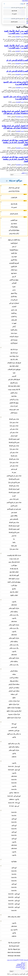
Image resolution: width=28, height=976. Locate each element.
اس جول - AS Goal (14, 806)
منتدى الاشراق (14, 382)
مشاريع (14, 588)
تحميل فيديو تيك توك (14, 945)
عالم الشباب (14, 197)
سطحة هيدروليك (14, 681)
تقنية (14, 372)
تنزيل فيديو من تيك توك (14, 942)
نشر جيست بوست (14, 558)
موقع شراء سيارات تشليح (14, 707)
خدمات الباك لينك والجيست (14, 555)
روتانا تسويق (14, 293)
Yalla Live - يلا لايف (14, 792)
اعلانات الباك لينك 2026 (14, 386)
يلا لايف (14, 737)
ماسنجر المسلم (14, 213)
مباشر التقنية (14, 329)
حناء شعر (14, 535)
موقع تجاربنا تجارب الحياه (14, 582)
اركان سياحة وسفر (14, 233)
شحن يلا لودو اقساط (14, 442)
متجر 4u (14, 472)
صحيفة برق (14, 223)
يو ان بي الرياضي (14, 399)
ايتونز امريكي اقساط (14, 489)
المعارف (14, 306)
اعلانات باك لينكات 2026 (14, 916)
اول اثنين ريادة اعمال (14, 187)
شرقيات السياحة (14, 336)
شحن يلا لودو (14, 505)
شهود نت (14, 323)
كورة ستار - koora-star (14, 766)
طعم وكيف (14, 319)
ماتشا (14, 542)
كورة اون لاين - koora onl (14, 796)
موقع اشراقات (14, 226)
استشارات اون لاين (14, 303)
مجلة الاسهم (14, 259)
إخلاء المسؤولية (21, 964)
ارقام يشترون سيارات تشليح (14, 711)
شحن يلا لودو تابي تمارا (14, 482)
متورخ (14, 286)
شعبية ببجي (14, 512)
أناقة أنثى (14, 283)
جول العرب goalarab (14, 730)
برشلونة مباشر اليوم (14, 746)
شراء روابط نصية (14, 356)
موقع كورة (14, 861)
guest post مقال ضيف (14, 562)
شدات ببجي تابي (14, 429)
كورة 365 (14, 724)
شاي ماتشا (14, 545)
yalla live (14, 756)
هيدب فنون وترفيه (14, 409)
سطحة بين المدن (14, 677)
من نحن (23, 962)
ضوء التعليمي (14, 220)
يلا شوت (14, 601)
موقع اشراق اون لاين (14, 230)
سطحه (14, 674)
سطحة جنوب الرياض (14, 691)
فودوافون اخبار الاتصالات (14, 369)
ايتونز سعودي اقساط (14, 439)
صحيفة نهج (14, 273)
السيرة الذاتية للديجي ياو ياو (17, 60)
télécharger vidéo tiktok (14, 955)
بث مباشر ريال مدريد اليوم (14, 734)
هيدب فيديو (14, 309)
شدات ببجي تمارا (14, 422)
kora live (14, 815)
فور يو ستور (14, 469)
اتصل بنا (23, 968)
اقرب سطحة (14, 694)
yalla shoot (14, 605)
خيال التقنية (14, 253)
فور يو (14, 495)
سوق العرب (14, 565)
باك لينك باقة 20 (14, 568)
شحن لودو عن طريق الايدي (14, 509)
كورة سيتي (14, 727)
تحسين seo (14, 207)
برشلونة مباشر (14, 611)
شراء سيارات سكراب (14, 701)
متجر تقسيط (14, 455)
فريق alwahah (20, 87)
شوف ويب (14, 256)
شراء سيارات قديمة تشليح (14, 717)
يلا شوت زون (14, 929)
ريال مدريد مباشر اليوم (14, 743)
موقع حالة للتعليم (14, 402)
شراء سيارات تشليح (14, 704)
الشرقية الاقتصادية (14, 263)
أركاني (14, 326)
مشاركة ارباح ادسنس (14, 191)
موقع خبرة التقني (14, 279)
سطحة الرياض (14, 671)
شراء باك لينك (14, 349)
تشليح (14, 697)
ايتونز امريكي (14, 435)
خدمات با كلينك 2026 (14, 578)
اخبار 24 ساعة (14, 406)
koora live (14, 779)
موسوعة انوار (14, 339)
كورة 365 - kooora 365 (14, 802)
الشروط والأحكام (20, 965)
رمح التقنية (14, 313)
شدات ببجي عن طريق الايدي (14, 475)
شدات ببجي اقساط (14, 419)
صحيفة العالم (14, 412)
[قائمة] (27, 5)
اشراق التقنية (14, 243)
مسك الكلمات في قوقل (14, 239)
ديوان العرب (14, 585)
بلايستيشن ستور (14, 519)
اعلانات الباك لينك (14, 366)
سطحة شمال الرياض (14, 684)
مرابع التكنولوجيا (14, 249)
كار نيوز (14, 276)
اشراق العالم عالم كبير (14, 379)
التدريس (14, 376)
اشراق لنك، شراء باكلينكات (14, 362)
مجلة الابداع (14, 296)
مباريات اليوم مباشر (14, 608)
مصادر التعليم (14, 392)
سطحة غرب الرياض (14, 687)
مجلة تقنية (14, 396)
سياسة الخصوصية (20, 967)
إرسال (11, 971)
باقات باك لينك (14, 359)
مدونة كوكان (14, 269)
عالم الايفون (14, 266)
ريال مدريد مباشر (14, 615)
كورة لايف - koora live (14, 894)
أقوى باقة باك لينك (14, 575)
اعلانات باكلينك (14, 595)
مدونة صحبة (14, 333)
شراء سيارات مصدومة (14, 714)
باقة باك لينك (14, 204)
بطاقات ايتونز (14, 515)
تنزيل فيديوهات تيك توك (14, 949)
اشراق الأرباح (14, 343)
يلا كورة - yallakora (14, 799)
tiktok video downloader (14, 952)
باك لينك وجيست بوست (14, 389)
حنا (14, 539)
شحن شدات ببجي (14, 499)
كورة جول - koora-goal (14, 769)
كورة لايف (14, 818)
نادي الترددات (14, 299)
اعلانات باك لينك (14, 592)
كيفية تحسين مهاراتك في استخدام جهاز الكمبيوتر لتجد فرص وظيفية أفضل (15, 142)
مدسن (14, 289)
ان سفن (14, 246)
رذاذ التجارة (14, 316)
